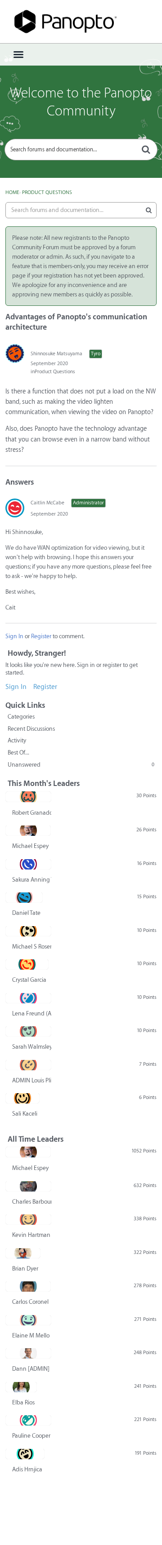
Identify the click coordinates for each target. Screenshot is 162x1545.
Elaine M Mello (31, 1335)
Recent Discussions (31, 728)
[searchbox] (81, 149)
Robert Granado (31, 812)
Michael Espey (30, 846)
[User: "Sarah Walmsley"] (28, 1031)
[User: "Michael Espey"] (28, 830)
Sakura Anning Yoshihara (31, 879)
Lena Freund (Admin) (31, 1013)
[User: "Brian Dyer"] (22, 1253)
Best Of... (18, 752)
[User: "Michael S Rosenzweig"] (28, 931)
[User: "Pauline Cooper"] (28, 1420)
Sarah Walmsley (31, 1046)
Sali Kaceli (24, 1113)
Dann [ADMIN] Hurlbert (31, 1368)
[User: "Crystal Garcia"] (27, 964)
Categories (21, 716)
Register (41, 636)
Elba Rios (23, 1402)
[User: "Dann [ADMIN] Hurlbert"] (28, 1353)
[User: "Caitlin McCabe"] (14, 508)
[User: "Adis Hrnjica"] (25, 1453)
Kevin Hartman (31, 1235)
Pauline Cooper (31, 1435)
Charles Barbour (31, 1201)
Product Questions (55, 372)
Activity (17, 740)
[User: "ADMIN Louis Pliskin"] (28, 1064)
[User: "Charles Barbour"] (28, 1186)
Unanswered (81, 764)
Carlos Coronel (30, 1301)
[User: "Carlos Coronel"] (28, 1286)
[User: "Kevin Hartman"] (28, 1219)
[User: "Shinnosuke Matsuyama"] (14, 353)
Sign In (14, 636)
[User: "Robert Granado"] (28, 796)
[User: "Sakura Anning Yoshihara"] (28, 864)
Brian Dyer (25, 1268)
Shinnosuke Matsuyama (56, 354)
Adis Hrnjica (27, 1469)
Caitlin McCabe (47, 503)
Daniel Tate (26, 912)
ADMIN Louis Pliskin (31, 1080)
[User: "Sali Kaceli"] (22, 1098)
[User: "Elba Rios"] (21, 1387)
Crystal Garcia (29, 979)
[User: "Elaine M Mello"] (28, 1320)
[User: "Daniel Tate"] (24, 897)
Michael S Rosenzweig (31, 946)
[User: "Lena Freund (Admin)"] (28, 998)
